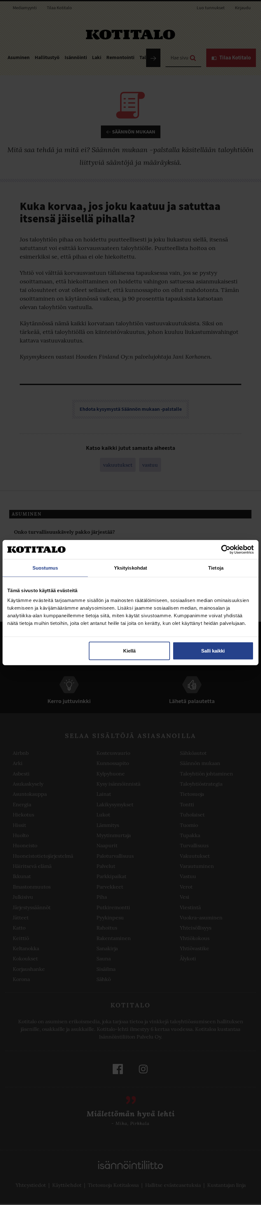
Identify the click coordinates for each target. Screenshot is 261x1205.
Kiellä (129, 650)
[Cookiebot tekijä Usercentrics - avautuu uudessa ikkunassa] (226, 549)
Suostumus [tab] (45, 567)
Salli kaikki (213, 650)
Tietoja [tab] (215, 567)
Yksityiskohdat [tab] (130, 567)
